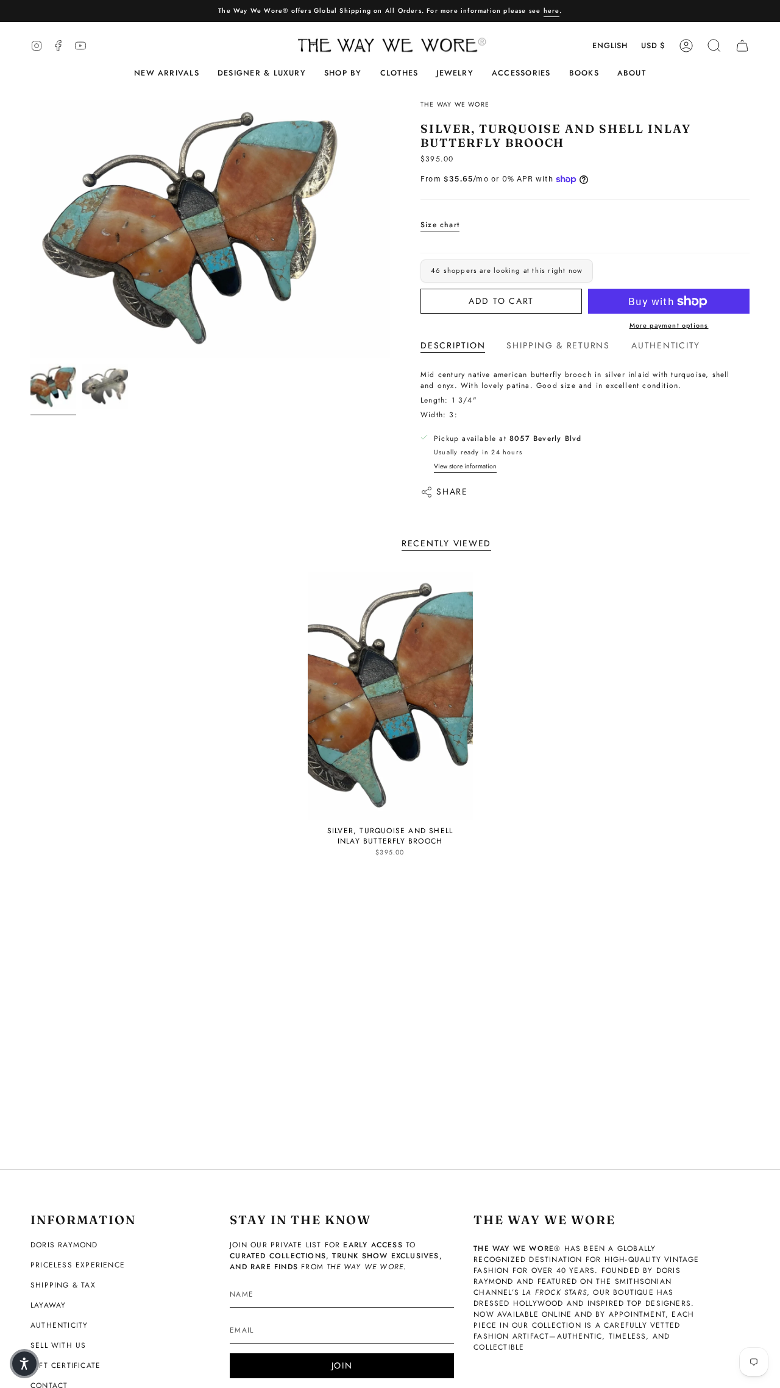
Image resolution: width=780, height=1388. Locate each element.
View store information (465, 466)
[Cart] (742, 45)
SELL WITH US (58, 1345)
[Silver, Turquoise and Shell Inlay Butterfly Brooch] (390, 696)
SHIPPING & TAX (63, 1285)
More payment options (669, 325)
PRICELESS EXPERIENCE (77, 1264)
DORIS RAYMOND (64, 1244)
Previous (30, 229)
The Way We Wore (454, 104)
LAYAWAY (48, 1305)
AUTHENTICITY (59, 1325)
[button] (261, 73)
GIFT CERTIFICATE (65, 1365)
